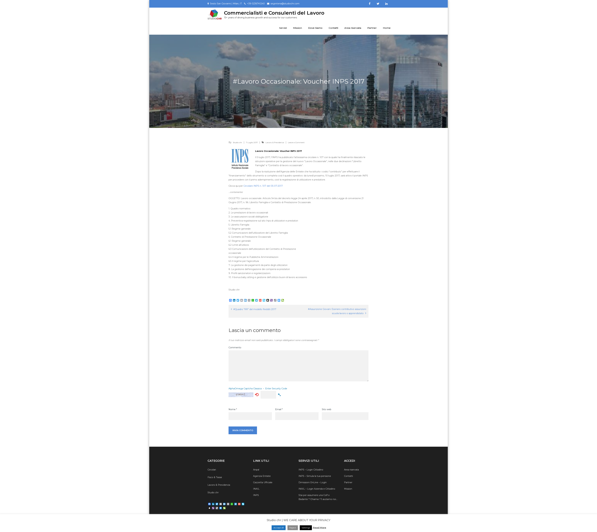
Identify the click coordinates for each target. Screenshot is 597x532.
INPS (256, 495)
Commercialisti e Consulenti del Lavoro (274, 13)
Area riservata (352, 27)
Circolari (212, 469)
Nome (233, 409)
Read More (319, 527)
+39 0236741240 (256, 3)
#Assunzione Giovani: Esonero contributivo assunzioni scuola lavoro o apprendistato (337, 311)
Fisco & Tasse (215, 477)
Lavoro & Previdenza (275, 142)
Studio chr (237, 142)
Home (387, 27)
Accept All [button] (278, 527)
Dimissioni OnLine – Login (312, 482)
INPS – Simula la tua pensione (314, 476)
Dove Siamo (315, 27)
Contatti (333, 27)
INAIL (256, 488)
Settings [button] (306, 527)
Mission (297, 27)
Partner (372, 27)
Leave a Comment (296, 142)
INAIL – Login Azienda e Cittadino (316, 488)
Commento (235, 347)
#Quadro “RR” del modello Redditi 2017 (254, 309)
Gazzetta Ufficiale (262, 482)
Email (279, 409)
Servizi (283, 27)
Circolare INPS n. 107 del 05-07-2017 (263, 185)
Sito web (326, 409)
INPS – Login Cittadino (310, 469)
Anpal (256, 469)
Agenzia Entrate (262, 476)
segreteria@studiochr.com (285, 3)
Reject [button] (292, 527)
